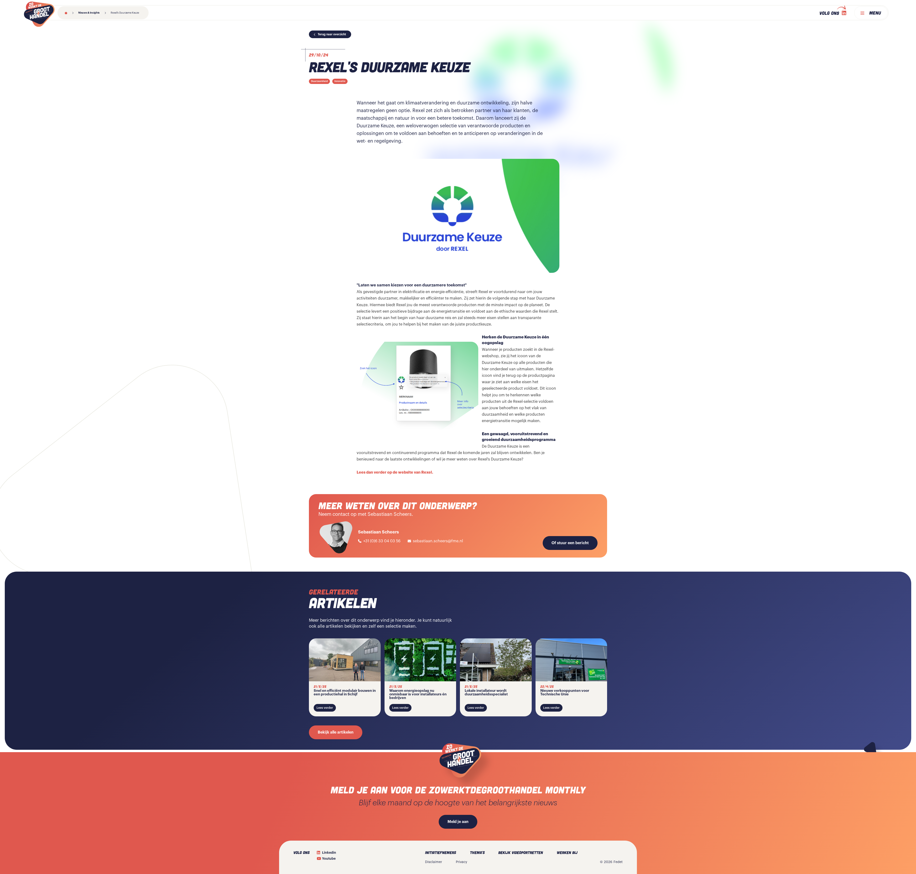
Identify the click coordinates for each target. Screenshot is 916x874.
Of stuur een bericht (570, 543)
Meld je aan (458, 822)
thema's (477, 852)
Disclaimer (433, 862)
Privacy (461, 862)
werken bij (567, 852)
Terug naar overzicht (332, 34)
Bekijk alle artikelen (336, 732)
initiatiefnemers (440, 852)
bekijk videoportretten (520, 852)
